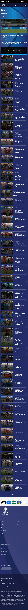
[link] (9, 5)
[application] (14, 26)
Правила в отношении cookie (8, 583)
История (17, 517)
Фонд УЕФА (4, 551)
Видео (2, 524)
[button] (24, 5)
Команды (3, 530)
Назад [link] (4, 16)
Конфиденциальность (6, 578)
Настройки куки (5, 586)
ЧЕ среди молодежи (3, 5)
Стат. (2, 527)
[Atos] (8, 502)
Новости (3, 533)
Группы (3, 521)
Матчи (2, 517)
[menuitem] (10, 5)
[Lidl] (19, 502)
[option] (14, 51)
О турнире (17, 521)
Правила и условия (6, 580)
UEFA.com (3, 548)
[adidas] (3, 502)
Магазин (17, 524)
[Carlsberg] (14, 502)
